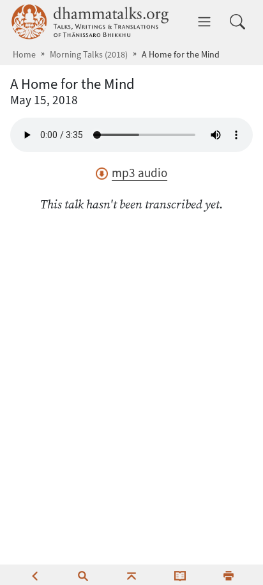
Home (24, 55)
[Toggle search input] (237, 22)
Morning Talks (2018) (89, 55)
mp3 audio (139, 173)
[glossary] (180, 574)
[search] (83, 574)
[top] (131, 574)
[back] (34, 574)
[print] (228, 574)
